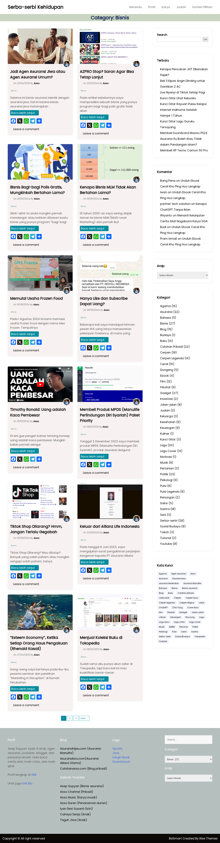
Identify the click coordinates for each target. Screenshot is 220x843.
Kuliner (164, 434)
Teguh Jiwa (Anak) (73, 820)
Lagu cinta (179, 622)
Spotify (117, 749)
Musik (164, 463)
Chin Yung (177, 607)
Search (162, 35)
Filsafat (165, 387)
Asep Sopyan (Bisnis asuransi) (82, 786)
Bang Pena (167, 181)
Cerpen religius (187, 602)
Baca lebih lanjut (23, 113)
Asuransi (166, 312)
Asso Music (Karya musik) (78, 797)
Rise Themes (208, 838)
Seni (163, 515)
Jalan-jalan (168, 405)
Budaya (165, 335)
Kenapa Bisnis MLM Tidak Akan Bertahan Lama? (108, 190)
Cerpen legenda (167, 602)
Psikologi (166, 480)
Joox (115, 753)
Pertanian (167, 468)
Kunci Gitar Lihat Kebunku (178, 98)
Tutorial (165, 538)
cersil (201, 602)
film (161, 612)
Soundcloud (121, 762)
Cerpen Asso (192, 597)
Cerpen (165, 352)
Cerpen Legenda (172, 358)
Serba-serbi (168, 521)
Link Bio (27, 783)
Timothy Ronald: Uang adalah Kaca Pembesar (38, 412)
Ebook (164, 376)
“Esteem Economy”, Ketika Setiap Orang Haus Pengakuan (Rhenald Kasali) (39, 643)
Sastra (165, 509)
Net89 (172, 626)
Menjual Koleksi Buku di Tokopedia (101, 640)
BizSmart (175, 838)
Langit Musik (121, 757)
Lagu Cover (168, 451)
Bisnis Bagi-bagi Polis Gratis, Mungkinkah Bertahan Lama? (37, 190)
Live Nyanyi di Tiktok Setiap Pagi (182, 92)
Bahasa (165, 318)
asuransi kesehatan (169, 583)
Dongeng (166, 370)
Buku (163, 341)
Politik (164, 474)
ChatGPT (163, 607)
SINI (33, 775)
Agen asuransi (178, 573)
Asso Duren (68, 803)
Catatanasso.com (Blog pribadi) (83, 769)
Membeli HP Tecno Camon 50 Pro (184, 150)
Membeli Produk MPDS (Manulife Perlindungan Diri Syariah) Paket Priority (110, 415)
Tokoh (164, 532)
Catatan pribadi (186, 593)
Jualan (181, 7)
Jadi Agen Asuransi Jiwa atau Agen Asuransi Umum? (37, 74)
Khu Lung (190, 617)
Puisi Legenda (169, 492)
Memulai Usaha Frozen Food (36, 298)
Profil (151, 7)
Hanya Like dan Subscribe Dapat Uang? (104, 301)
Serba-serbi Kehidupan (35, 7)
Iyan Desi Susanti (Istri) (76, 809)
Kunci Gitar (168, 439)
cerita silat (164, 597)
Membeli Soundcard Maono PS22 (183, 133)
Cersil (164, 364)
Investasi (166, 399)
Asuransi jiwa (179, 578)
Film (163, 381)
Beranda (135, 7)
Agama (165, 306)
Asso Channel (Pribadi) (76, 792)
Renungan (167, 497)
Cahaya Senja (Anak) (75, 814)
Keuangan (167, 428)
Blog (163, 329)
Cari (205, 39)
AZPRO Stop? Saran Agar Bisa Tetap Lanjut (107, 74)
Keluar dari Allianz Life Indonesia (109, 526)
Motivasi (166, 457)
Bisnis (14, 90)
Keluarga (166, 416)
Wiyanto (166, 215)
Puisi (163, 486)
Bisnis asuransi (189, 588)
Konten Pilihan (202, 7)
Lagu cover (194, 622)
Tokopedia (200, 636)
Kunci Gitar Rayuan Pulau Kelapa (183, 104)
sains (184, 631)
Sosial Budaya (170, 526)
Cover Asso (192, 607)
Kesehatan (167, 422)
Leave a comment (25, 129)
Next (83, 718)
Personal (183, 626)
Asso (193, 573)
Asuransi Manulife (192, 583)
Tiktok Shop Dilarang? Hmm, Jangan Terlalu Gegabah (36, 529)
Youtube (166, 544)
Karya (166, 7)
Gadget (165, 393)
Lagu (163, 445)
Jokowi (162, 617)
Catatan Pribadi (171, 347)
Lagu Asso (164, 622)
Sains (164, 503)
